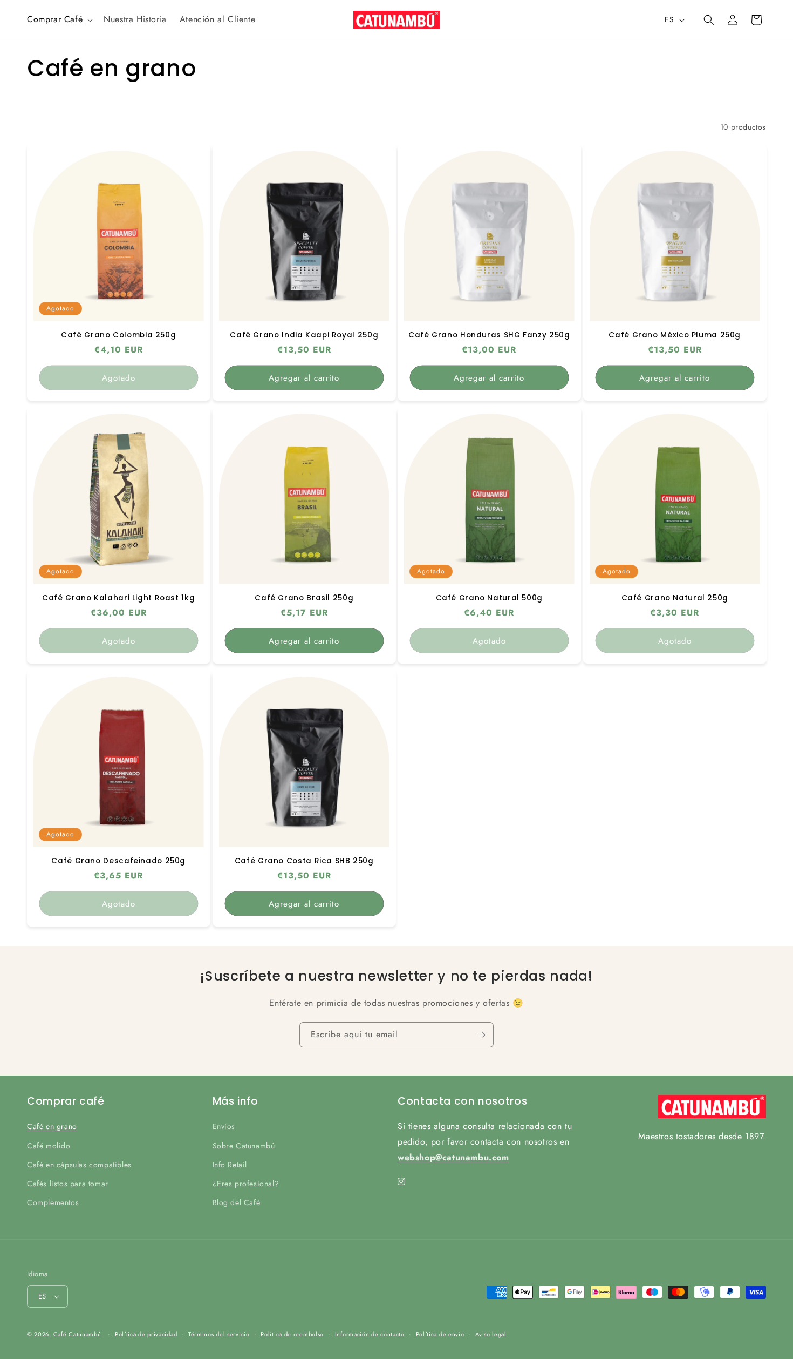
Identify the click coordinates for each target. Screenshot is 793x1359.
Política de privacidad (146, 1333)
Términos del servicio (219, 1333)
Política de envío (440, 1333)
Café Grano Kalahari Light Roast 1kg (118, 598)
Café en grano (52, 1126)
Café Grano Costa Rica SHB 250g (303, 861)
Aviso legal (491, 1333)
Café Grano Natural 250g (674, 598)
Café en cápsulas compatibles (79, 1164)
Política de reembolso (292, 1333)
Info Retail (230, 1164)
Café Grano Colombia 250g (118, 335)
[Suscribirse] (481, 1034)
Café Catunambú (77, 1334)
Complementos (53, 1202)
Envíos (224, 1126)
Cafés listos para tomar (67, 1183)
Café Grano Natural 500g (489, 598)
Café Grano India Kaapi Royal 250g (304, 335)
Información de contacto (370, 1333)
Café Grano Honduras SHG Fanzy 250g (489, 335)
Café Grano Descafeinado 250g (118, 861)
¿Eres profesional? (246, 1183)
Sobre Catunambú (244, 1145)
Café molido (49, 1145)
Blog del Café (237, 1202)
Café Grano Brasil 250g (304, 598)
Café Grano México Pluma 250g (675, 335)
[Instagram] (402, 1181)
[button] (58, 20)
